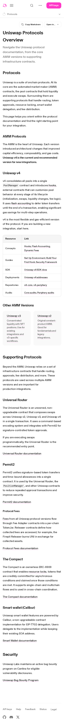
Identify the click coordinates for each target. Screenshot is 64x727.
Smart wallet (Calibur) (19, 607)
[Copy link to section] (23, 73)
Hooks (27, 246)
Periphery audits (45, 292)
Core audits (30, 292)
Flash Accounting (41, 246)
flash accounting (21, 203)
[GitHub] (4, 717)
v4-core (28, 285)
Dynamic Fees (31, 250)
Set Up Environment (34, 258)
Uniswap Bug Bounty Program (21, 680)
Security (10, 654)
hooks (52, 185)
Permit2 (9, 464)
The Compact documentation (20, 596)
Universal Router (15, 400)
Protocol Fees (11, 511)
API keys (54, 5)
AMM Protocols (14, 136)
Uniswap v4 (11, 173)
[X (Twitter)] (17, 717)
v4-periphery (40, 285)
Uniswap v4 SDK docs (35, 269)
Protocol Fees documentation (20, 548)
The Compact (13, 559)
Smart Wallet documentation (20, 640)
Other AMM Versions (18, 305)
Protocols (11, 72)
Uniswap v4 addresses (36, 277)
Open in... (50, 24)
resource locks (37, 571)
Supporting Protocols (22, 356)
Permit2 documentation (17, 502)
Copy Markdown (33, 24)
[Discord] (11, 717)
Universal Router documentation (22, 453)
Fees (6, 518)
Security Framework (46, 262)
